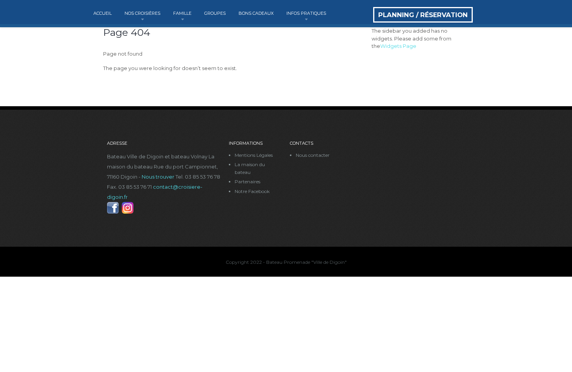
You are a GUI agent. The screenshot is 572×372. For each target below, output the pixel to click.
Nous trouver (158, 177)
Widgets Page (398, 46)
